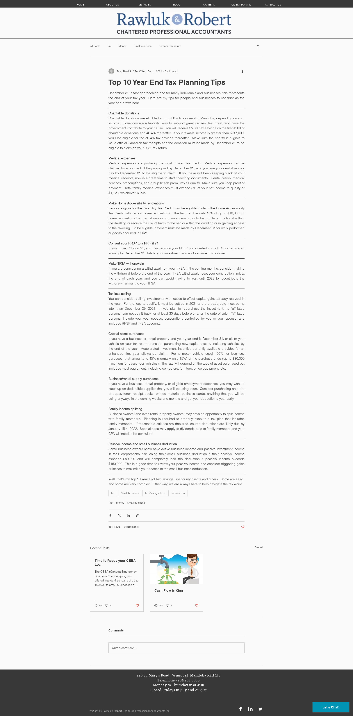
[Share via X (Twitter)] (119, 515)
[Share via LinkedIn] (128, 515)
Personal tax (178, 493)
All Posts (95, 46)
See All (259, 547)
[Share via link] (137, 515)
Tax (109, 46)
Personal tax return (170, 46)
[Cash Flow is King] (176, 569)
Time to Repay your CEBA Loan (115, 562)
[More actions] (242, 71)
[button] (258, 46)
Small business (142, 46)
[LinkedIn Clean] (250, 709)
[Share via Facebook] (110, 515)
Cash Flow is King (168, 590)
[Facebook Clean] (240, 709)
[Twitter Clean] (260, 709)
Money (122, 46)
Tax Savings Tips (155, 493)
